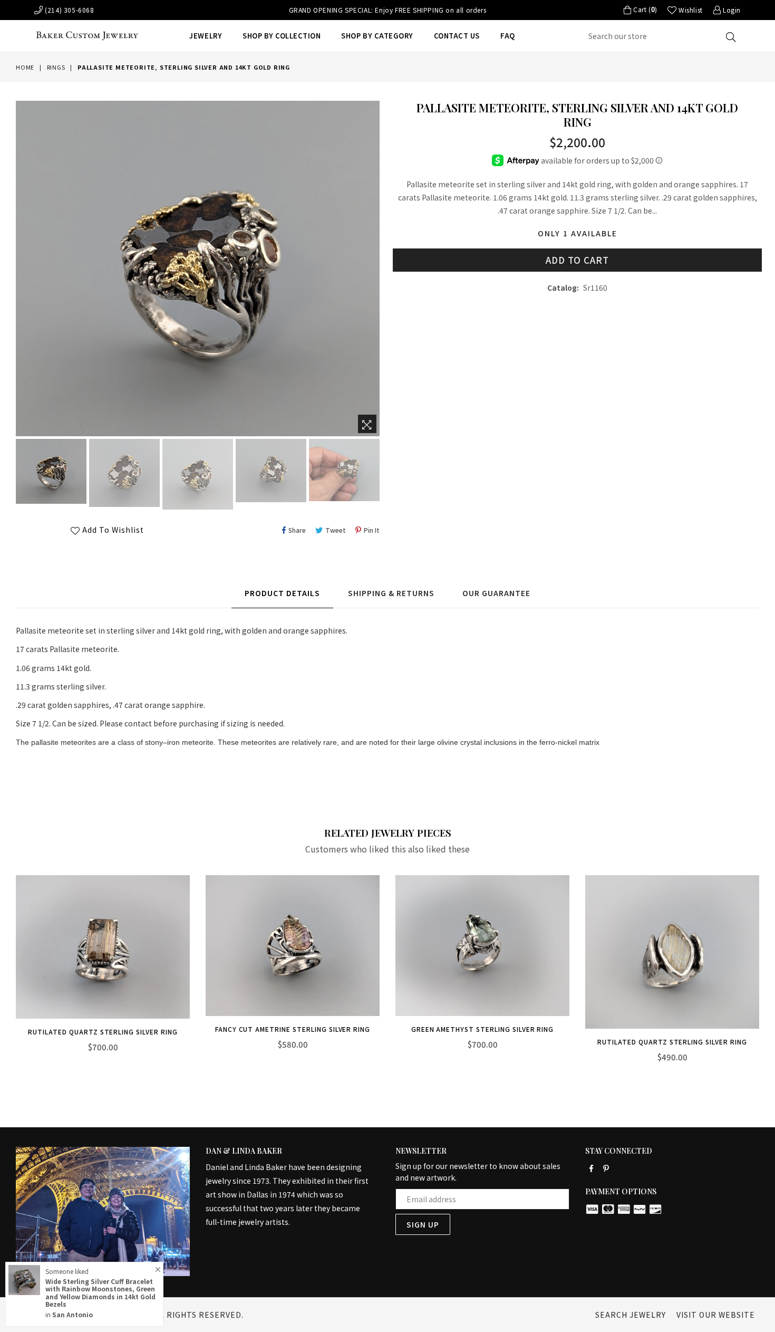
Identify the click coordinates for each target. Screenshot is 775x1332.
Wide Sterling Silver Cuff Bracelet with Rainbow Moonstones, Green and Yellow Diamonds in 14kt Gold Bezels (100, 1292)
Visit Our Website (715, 1314)
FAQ (507, 36)
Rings (56, 67)
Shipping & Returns (391, 593)
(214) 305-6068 (68, 9)
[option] (49, 473)
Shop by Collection (282, 36)
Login (731, 9)
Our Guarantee (496, 593)
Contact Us (457, 36)
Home (25, 67)
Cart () (644, 9)
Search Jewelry (630, 1314)
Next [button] (769, 968)
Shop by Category (377, 36)
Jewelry (205, 36)
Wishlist (689, 9)
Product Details (282, 593)
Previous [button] (5, 968)
